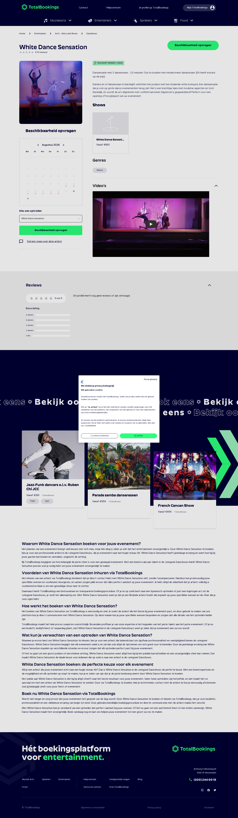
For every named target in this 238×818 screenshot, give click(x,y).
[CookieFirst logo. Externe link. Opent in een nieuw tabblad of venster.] (82, 382)
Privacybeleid (150, 379)
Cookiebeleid (90, 425)
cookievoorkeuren (134, 420)
